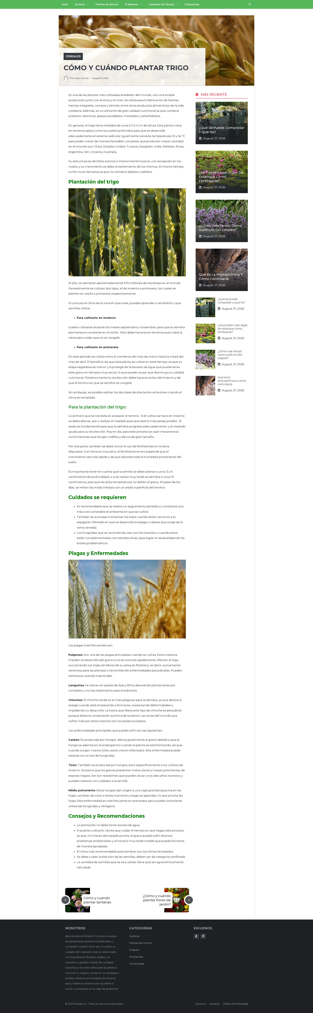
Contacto (214, 1003)
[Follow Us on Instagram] (203, 936)
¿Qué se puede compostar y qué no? (231, 301)
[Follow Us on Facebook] (196, 936)
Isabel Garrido (81, 78)
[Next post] (189, 900)
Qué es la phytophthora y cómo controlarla (232, 381)
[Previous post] (65, 900)
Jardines (80, 4)
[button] (249, 4)
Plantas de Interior (107, 4)
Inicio (65, 4)
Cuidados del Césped (161, 4)
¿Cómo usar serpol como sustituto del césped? (230, 355)
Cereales (73, 56)
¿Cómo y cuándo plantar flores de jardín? (157, 900)
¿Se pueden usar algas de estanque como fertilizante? (221, 176)
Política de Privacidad (235, 1003)
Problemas (131, 4)
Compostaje (192, 4)
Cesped (134, 949)
